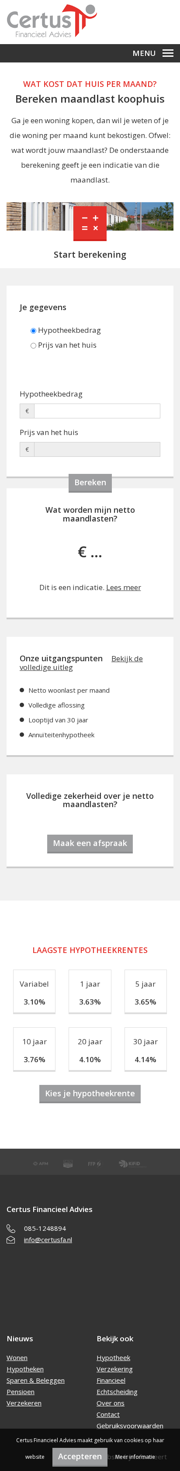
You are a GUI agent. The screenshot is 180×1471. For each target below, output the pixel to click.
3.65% (145, 1002)
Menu (144, 53)
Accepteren (80, 1456)
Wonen (17, 1357)
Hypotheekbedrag (68, 330)
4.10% (90, 1059)
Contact (108, 1414)
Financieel (111, 1380)
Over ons (111, 1402)
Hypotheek (113, 1357)
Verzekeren (24, 1402)
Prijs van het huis (66, 345)
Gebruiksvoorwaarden (130, 1425)
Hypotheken (25, 1368)
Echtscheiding (117, 1391)
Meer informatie (135, 1457)
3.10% (34, 1002)
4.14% (145, 1059)
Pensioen (21, 1391)
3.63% (90, 1002)
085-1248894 (45, 1228)
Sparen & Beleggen (36, 1380)
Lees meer (123, 587)
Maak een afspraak (90, 843)
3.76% (34, 1059)
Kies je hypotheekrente (90, 1093)
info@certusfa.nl (48, 1239)
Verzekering (115, 1368)
